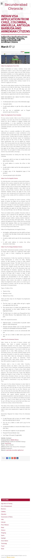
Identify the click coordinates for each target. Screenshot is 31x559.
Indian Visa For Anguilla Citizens (9, 178)
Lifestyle (3, 522)
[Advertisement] (15, 480)
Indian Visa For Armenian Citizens (10, 339)
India (2, 519)
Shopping (3, 532)
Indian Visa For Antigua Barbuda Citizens (11, 247)
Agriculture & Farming (6, 503)
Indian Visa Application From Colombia (11, 115)
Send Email (8, 443)
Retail (2, 527)
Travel (2, 546)
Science (3, 530)
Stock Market (4, 540)
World (2, 548)
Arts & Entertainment (6, 506)
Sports (2, 535)
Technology (4, 543)
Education (3, 514)
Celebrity (3, 511)
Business (3, 509)
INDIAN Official (14, 440)
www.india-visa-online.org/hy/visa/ (15, 450)
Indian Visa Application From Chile (10, 66)
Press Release (5, 524)
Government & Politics (7, 517)
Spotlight (3, 538)
